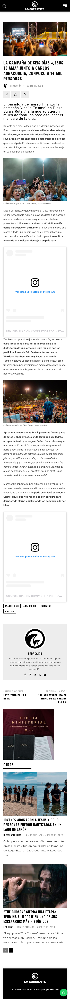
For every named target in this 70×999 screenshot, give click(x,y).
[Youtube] (45, 674)
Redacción (15, 86)
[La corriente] (35, 5)
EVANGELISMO (12, 605)
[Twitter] (25, 94)
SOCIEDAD (8, 927)
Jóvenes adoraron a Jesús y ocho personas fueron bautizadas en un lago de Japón (32, 824)
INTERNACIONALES (12, 835)
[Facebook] (6, 94)
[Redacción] (6, 86)
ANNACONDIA (29, 605)
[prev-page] (5, 950)
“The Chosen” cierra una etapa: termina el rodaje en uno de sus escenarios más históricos (30, 916)
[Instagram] (30, 674)
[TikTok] (35, 674)
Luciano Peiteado (33, 835)
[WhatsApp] (15, 94)
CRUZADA (9, 611)
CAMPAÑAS (46, 605)
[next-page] (11, 950)
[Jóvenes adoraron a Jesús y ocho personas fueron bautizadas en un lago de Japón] (35, 794)
